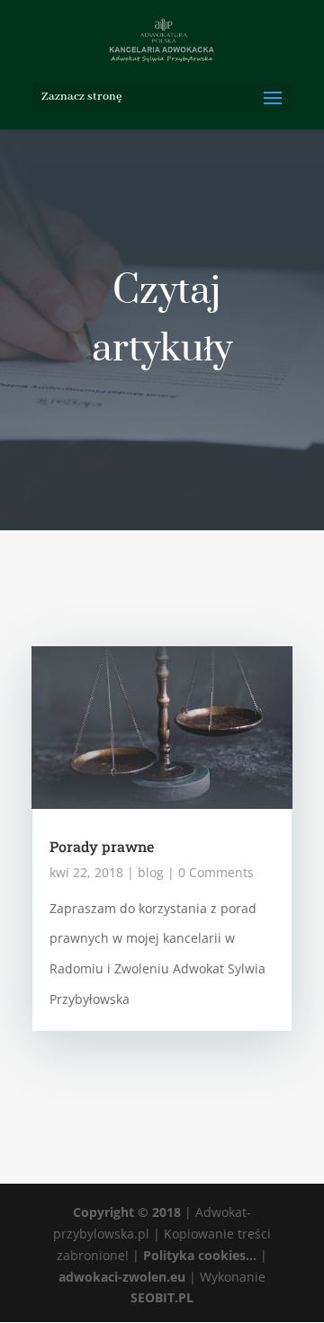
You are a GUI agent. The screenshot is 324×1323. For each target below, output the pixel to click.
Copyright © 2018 (127, 1212)
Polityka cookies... (199, 1255)
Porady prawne (102, 846)
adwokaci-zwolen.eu (121, 1276)
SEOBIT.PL (162, 1297)
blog (151, 872)
